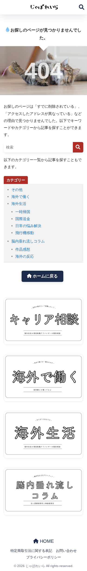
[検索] (78, 147)
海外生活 (18, 203)
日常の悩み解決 (28, 226)
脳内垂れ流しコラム (28, 241)
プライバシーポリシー (43, 557)
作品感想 (22, 249)
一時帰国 (22, 212)
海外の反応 (24, 256)
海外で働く (20, 196)
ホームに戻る (45, 276)
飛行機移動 (24, 233)
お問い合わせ (66, 551)
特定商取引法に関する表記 (31, 551)
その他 (17, 189)
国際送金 (22, 219)
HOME (46, 541)
